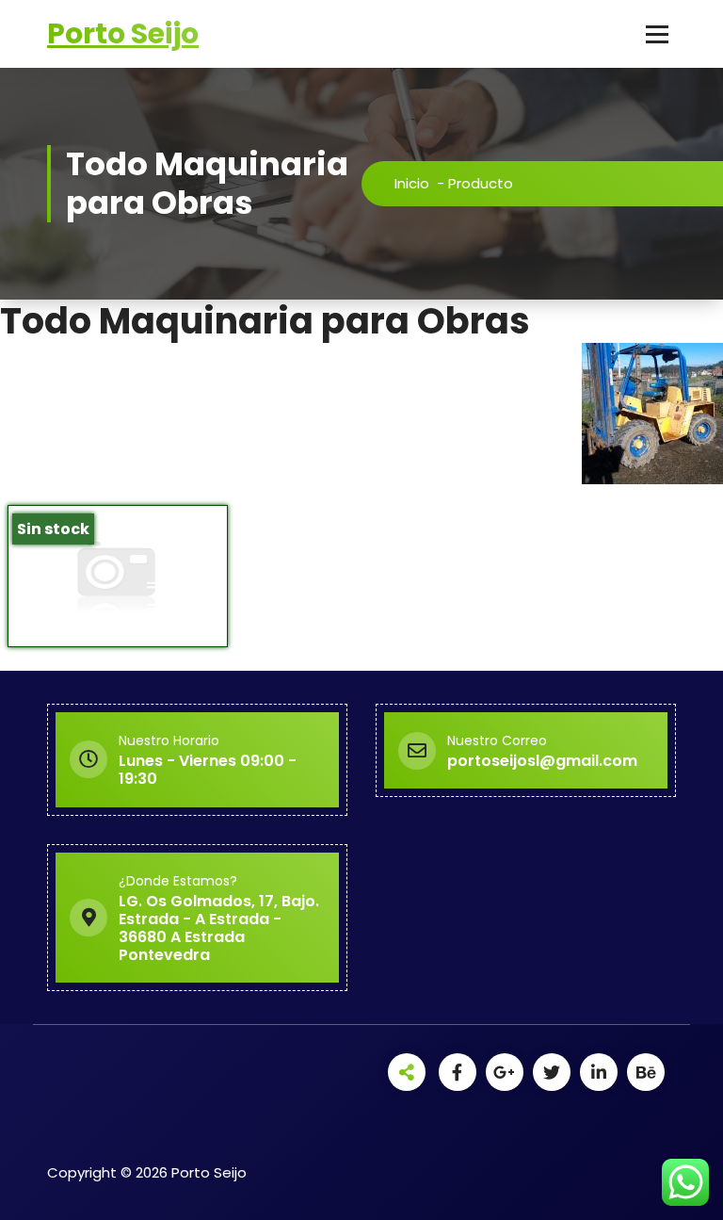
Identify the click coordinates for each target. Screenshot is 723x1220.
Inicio (411, 183)
